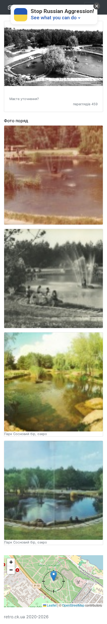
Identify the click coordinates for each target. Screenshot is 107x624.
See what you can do (54, 18)
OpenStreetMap (73, 605)
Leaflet (51, 605)
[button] (24, 98)
